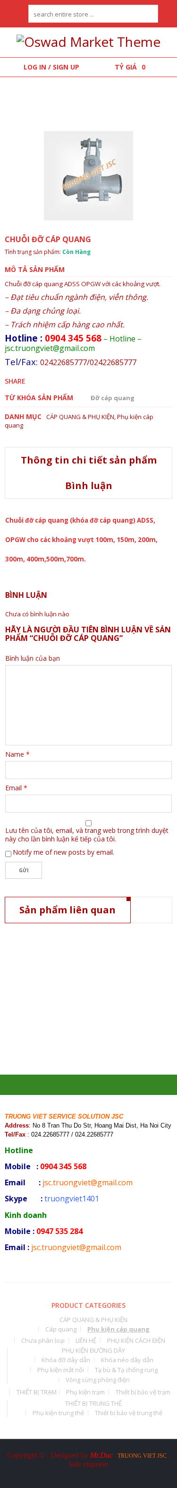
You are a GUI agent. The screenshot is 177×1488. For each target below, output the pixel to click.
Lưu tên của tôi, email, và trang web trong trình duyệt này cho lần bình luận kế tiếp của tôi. (87, 834)
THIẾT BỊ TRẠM (37, 1392)
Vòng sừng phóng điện (98, 1379)
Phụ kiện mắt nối (60, 1369)
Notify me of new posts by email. (63, 852)
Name (17, 754)
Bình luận (88, 485)
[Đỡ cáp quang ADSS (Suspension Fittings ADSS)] (88, 175)
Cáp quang (60, 1329)
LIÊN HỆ (86, 1340)
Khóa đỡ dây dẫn (66, 1360)
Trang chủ (28, 93)
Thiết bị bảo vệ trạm (143, 1392)
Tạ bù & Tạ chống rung (126, 1369)
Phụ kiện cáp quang (102, 1033)
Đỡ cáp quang (113, 398)
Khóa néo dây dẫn (127, 1360)
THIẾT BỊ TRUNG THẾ (93, 1403)
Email (16, 788)
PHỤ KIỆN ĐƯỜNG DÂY (93, 1350)
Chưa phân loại (43, 1340)
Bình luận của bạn (32, 658)
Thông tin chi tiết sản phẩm (89, 460)
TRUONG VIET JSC (142, 1456)
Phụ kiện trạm (85, 1392)
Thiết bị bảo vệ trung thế (128, 1413)
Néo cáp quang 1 (38, 1045)
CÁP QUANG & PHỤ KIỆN (100, 93)
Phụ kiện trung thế (58, 1413)
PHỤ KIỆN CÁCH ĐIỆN (136, 1340)
